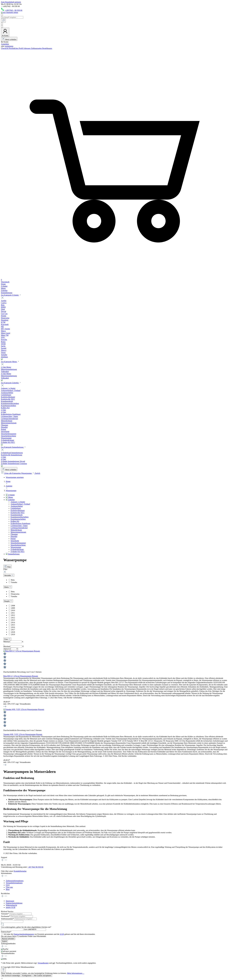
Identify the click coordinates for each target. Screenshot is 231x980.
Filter (9, 567)
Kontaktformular (20, 871)
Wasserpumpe (16, 547)
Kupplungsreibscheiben (20, 517)
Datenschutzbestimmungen (24, 934)
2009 (13, 608)
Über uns (9, 887)
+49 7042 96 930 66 (35, 867)
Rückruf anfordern (8, 939)
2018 (13, 632)
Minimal (13, 642)
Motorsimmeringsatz (18, 532)
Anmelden (5, 44)
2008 (13, 606)
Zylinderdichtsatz (17, 549)
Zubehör (11, 500)
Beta (13, 580)
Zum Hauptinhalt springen (11, 2)
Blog (8, 889)
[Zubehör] (2, 445)
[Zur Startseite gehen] (9, 12)
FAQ (8, 885)
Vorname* (5, 914)
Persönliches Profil (16, 48)
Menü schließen (10, 39)
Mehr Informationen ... (75, 973)
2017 (13, 630)
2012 (13, 615)
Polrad (13, 539)
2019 (13, 634)
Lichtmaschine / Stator (19, 526)
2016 (13, 627)
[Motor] (2, 380)
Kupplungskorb (16, 515)
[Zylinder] (2, 359)
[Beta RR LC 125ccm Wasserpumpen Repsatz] (21, 651)
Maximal (13, 646)
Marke (6, 587)
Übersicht (5, 48)
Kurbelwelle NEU (18, 513)
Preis (6, 639)
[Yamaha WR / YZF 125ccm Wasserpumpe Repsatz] (23, 709)
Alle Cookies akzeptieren (42, 976)
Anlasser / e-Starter (18, 502)
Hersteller (7, 575)
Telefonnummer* (7, 919)
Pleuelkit (14, 536)
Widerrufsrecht (11, 905)
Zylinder (11, 495)
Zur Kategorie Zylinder (10, 295)
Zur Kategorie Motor (9, 362)
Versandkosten (43, 963)
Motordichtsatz (16, 530)
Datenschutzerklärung (14, 903)
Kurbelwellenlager (18, 510)
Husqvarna (15, 594)
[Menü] (2, 15)
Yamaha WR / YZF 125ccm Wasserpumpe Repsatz (22, 734)
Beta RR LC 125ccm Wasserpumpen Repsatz (20, 676)
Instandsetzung (13, 554)
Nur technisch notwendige (11, 976)
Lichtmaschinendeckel (19, 528)
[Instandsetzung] (2, 466)
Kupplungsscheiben (18, 519)
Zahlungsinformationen (14, 881)
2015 (13, 625)
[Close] (2, 978)
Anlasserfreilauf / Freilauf (20, 504)
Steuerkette (15, 541)
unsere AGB (10, 907)
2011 (13, 613)
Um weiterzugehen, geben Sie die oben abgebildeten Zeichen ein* (26, 927)
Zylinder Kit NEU (18, 552)
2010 (13, 610)
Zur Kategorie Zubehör (10, 383)
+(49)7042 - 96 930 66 (13, 10)
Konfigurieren (26, 976)
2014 (13, 622)
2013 (13, 620)
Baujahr (7, 601)
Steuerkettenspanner (18, 543)
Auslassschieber (17, 506)
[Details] (4, 707)
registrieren (9, 46)
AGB (62, 934)
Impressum (10, 901)
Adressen (27, 48)
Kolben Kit (15, 521)
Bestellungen (47, 48)
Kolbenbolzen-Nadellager (20, 523)
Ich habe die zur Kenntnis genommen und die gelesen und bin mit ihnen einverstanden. (49, 934)
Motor (10, 497)
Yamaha (14, 582)
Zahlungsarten (36, 48)
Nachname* (6, 916)
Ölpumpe (14, 534)
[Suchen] (3, 21)
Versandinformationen (14, 883)
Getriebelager (16, 508)
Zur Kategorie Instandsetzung (12, 447)
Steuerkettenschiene (18, 545)
